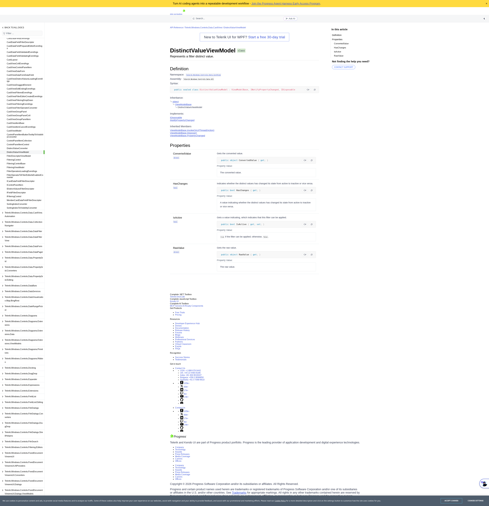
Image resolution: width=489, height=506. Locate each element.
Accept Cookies (451, 501)
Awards (178, 452)
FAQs (177, 349)
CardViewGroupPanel (17, 112)
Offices (178, 461)
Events (178, 346)
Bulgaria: (192, 377)
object (176, 101)
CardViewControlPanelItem (19, 67)
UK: (190, 373)
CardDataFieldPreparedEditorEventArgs (24, 47)
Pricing (178, 315)
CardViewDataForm (16, 71)
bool (175, 188)
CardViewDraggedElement (19, 85)
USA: (190, 370)
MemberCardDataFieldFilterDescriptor (24, 200)
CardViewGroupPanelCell (18, 115)
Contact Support (343, 67)
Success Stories (182, 357)
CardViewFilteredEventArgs (19, 93)
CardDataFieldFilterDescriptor (20, 42)
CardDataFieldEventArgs (18, 38)
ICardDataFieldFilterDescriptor (21, 181)
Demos (178, 326)
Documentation (182, 328)
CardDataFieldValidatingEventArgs (23, 56)
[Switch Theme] (484, 19)
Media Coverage (182, 456)
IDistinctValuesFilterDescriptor (20, 189)
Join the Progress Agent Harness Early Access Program (285, 3)
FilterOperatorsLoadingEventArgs (22, 171)
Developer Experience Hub (187, 323)
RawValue (178, 248)
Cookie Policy (280, 501)
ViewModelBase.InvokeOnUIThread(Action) (192, 130)
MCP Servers (176, 306)
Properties (180, 145)
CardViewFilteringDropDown (20, 100)
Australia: (192, 380)
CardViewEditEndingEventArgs (21, 89)
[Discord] (181, 403)
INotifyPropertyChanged (182, 120)
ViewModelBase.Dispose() (183, 133)
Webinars (179, 337)
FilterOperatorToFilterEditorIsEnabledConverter (25, 176)
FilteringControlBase (16, 164)
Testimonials (180, 360)
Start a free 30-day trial (266, 37)
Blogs (177, 335)
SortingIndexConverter (17, 204)
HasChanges (180, 183)
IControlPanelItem (15, 185)
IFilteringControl (14, 196)
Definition (179, 68)
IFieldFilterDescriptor (16, 193)
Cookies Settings (475, 501)
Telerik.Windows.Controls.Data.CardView (203, 27)
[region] (244, 501)
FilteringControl (14, 160)
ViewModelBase (183, 104)
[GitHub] (181, 400)
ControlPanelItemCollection (19, 141)
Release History (182, 330)
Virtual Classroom (183, 344)
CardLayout (12, 60)
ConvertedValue (182, 153)
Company (179, 447)
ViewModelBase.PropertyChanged (187, 135)
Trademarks (239, 492)
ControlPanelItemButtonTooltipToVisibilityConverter (25, 135)
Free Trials (180, 312)
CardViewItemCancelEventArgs (21, 127)
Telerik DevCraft (177, 297)
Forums (178, 333)
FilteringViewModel (15, 167)
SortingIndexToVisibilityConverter (22, 208)
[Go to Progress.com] (178, 438)
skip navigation (176, 14)
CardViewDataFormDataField (20, 75)
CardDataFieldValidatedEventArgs (22, 52)
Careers (178, 459)
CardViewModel (14, 131)
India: (191, 375)
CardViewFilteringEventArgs (20, 104)
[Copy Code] (314, 89)
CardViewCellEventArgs (18, 63)
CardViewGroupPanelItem (19, 119)
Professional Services (185, 339)
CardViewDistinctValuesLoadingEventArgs (25, 80)
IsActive (177, 217)
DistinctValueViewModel (18, 152)
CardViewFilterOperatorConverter (22, 108)
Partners (179, 342)
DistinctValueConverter (17, 148)
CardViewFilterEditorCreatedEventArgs (24, 96)
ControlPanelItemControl (18, 144)
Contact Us (180, 368)
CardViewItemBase (15, 123)
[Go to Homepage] (184, 14)
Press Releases (182, 454)
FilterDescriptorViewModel (19, 156)
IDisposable (176, 117)
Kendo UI (174, 301)
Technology (180, 449)
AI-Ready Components (192, 306)
